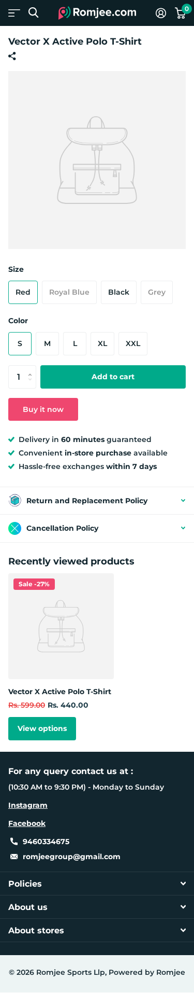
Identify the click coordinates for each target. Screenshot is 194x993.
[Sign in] (160, 13)
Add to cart (113, 376)
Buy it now (43, 409)
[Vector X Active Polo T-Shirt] (61, 626)
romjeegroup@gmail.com (72, 856)
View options (42, 728)
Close (97, 883)
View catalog (14, 12)
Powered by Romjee (147, 972)
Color (18, 320)
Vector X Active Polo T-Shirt (59, 691)
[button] (32, 368)
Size (16, 269)
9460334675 (46, 841)
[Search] (33, 12)
